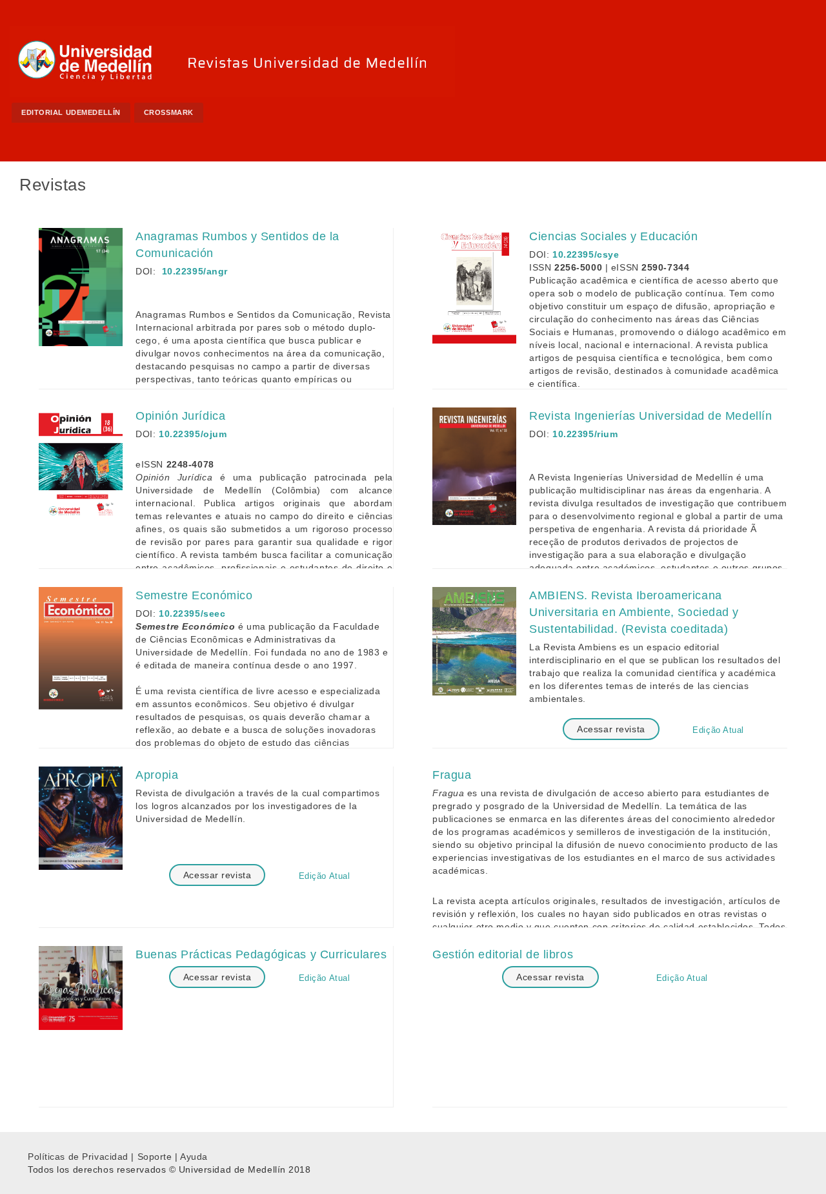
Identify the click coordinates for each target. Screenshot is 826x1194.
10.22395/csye (585, 254)
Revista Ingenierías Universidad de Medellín (650, 415)
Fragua (451, 774)
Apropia (157, 774)
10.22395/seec (192, 613)
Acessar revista (611, 729)
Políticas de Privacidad (78, 1156)
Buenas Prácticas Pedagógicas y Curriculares (261, 954)
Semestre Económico (194, 595)
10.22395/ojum (193, 434)
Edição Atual (718, 730)
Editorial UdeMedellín (71, 112)
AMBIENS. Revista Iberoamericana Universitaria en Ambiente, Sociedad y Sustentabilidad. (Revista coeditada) (634, 612)
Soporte (154, 1156)
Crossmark (169, 112)
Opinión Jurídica (180, 415)
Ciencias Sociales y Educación (613, 236)
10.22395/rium (585, 434)
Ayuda (194, 1156)
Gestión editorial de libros (502, 954)
